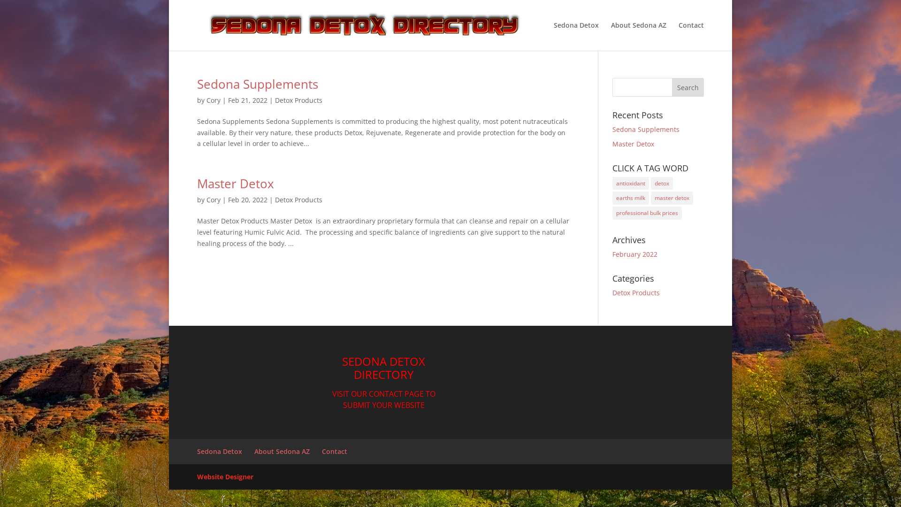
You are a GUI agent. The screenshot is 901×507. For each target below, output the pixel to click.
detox (662, 183)
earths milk (630, 198)
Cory (213, 100)
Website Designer (225, 476)
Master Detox (235, 183)
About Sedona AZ (638, 26)
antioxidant (630, 183)
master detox (672, 198)
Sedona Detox (576, 26)
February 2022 (634, 254)
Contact (691, 26)
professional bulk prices (647, 213)
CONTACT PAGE (396, 394)
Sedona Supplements (257, 84)
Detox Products (298, 100)
